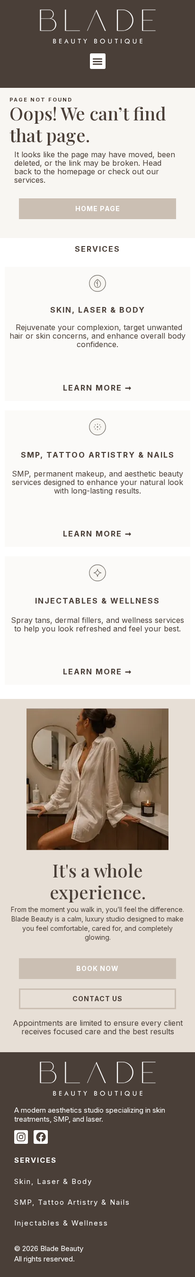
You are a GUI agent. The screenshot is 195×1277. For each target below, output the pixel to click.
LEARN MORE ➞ (97, 387)
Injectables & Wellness (61, 1222)
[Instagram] (21, 1137)
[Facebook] (40, 1137)
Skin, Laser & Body (53, 1181)
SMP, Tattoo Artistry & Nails (98, 455)
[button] (98, 61)
